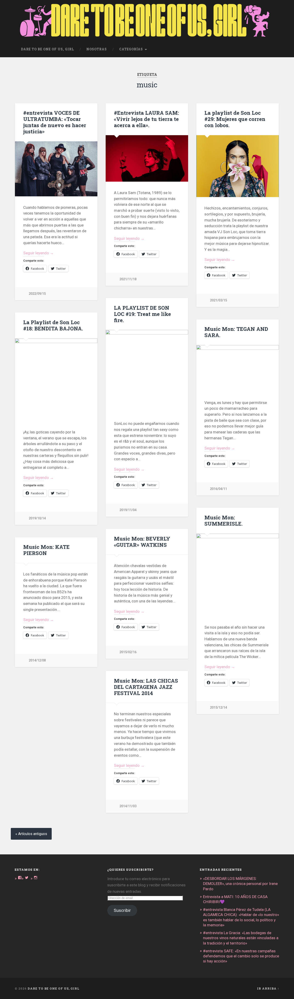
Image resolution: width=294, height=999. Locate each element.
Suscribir (122, 910)
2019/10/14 (37, 518)
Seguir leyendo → (38, 253)
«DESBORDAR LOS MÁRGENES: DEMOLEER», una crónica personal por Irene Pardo (240, 883)
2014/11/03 (127, 806)
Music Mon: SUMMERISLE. (223, 520)
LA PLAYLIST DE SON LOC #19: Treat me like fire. (142, 313)
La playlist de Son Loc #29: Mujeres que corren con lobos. (234, 119)
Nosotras (96, 49)
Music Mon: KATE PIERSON (46, 549)
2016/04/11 (218, 489)
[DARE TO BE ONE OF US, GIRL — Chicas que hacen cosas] (147, 21)
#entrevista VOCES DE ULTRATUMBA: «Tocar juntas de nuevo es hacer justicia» (54, 122)
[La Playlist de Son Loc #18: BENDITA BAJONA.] (56, 379)
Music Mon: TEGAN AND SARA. (236, 331)
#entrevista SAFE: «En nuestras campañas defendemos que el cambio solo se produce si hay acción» (241, 956)
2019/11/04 (127, 510)
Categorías (131, 49)
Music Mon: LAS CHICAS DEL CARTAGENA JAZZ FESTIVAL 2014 (146, 686)
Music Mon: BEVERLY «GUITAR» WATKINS (142, 541)
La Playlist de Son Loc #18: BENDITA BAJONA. (53, 325)
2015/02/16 (127, 652)
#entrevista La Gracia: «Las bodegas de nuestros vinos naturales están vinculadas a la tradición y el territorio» (240, 937)
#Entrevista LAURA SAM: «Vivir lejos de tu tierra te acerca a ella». (146, 119)
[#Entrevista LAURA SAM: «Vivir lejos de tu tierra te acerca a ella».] (147, 158)
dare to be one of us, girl (47, 49)
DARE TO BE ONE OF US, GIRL (53, 988)
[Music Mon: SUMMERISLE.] (237, 575)
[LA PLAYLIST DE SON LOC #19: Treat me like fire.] (147, 371)
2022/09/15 (37, 294)
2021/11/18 (127, 279)
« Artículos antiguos (31, 834)
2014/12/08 (37, 660)
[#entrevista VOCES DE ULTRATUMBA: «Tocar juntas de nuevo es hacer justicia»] (56, 168)
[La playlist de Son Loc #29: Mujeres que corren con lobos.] (237, 166)
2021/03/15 (218, 300)
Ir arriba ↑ (268, 988)
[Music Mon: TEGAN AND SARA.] (237, 368)
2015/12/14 (218, 708)
